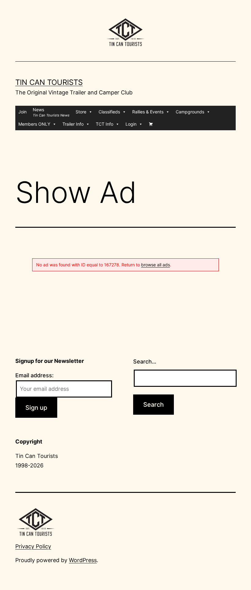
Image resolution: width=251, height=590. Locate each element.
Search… (144, 361)
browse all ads (155, 264)
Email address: (34, 375)
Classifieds (109, 111)
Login (131, 124)
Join (22, 111)
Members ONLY (34, 124)
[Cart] (151, 124)
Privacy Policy (33, 546)
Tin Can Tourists (49, 82)
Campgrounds (190, 111)
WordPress (83, 560)
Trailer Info (73, 124)
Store (81, 111)
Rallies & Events (147, 111)
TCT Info (104, 124)
